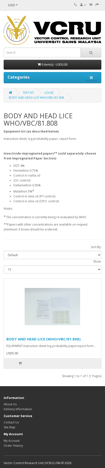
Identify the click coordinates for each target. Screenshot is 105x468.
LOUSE (48, 93)
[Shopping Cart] (90, 5)
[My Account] (83, 5)
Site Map (9, 427)
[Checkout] (97, 5)
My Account (12, 441)
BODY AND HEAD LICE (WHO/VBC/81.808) (43, 338)
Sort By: (96, 247)
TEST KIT (28, 93)
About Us (10, 404)
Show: (97, 261)
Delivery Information (18, 409)
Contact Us (11, 422)
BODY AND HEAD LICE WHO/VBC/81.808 (36, 98)
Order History (13, 446)
